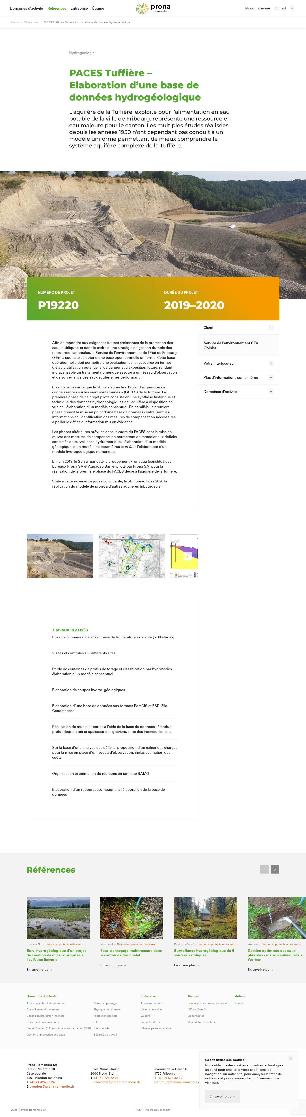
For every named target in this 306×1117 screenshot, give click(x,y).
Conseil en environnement (43, 1009)
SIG (96, 1022)
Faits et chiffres (150, 1022)
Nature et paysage (105, 1003)
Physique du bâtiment (107, 1009)
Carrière (264, 8)
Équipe (98, 8)
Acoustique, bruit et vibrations (45, 1003)
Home (15, 22)
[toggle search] (292, 8)
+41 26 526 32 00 (170, 1077)
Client (208, 327)
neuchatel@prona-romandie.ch (116, 1082)
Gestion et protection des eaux (46, 1034)
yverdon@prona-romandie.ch (52, 1086)
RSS (138, 1109)
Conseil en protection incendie (45, 1015)
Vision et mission (151, 1009)
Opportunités (196, 1015)
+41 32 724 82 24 (106, 1077)
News (249, 8)
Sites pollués (102, 1028)
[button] (187, 556)
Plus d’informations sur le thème (231, 377)
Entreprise (79, 8)
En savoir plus (220, 1096)
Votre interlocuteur (219, 363)
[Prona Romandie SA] (153, 8)
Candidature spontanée (202, 1022)
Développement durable (156, 1028)
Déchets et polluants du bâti (44, 1022)
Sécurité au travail (105, 1034)
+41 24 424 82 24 (42, 1082)
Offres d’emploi (197, 1009)
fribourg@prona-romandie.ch (179, 1082)
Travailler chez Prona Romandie (207, 1003)
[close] (290, 1058)
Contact (280, 8)
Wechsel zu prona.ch (157, 1109)
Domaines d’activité (26, 8)
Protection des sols (105, 1015)
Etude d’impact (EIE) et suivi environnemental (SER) (59, 1028)
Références (56, 8)
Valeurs (145, 1015)
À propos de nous (152, 1003)
